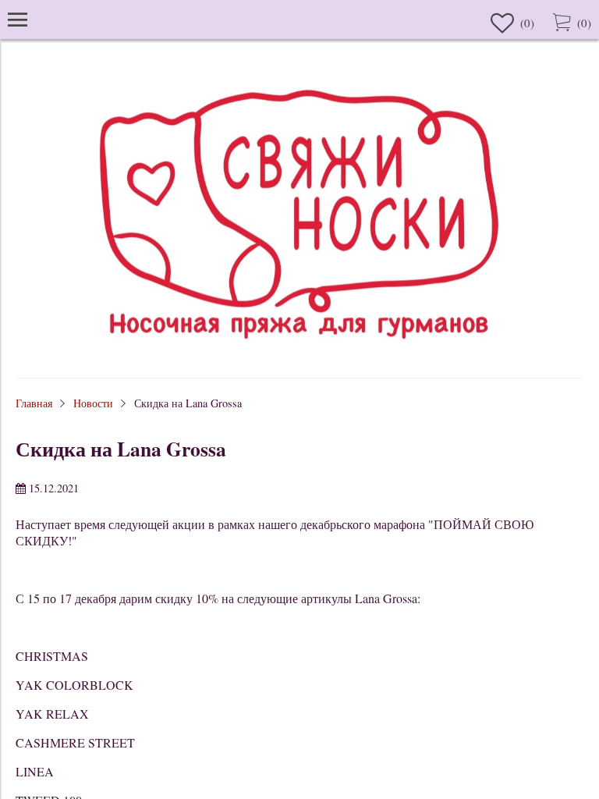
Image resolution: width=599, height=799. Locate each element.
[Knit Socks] (299, 354)
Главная (34, 403)
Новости (93, 403)
